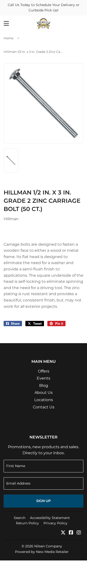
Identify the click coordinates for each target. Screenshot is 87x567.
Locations (43, 399)
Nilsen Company (48, 546)
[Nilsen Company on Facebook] (71, 533)
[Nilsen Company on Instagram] (79, 533)
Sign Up (43, 501)
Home (9, 38)
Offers (43, 371)
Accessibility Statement (50, 518)
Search (19, 518)
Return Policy (27, 523)
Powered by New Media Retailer (42, 552)
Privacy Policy (55, 523)
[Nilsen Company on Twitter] (63, 533)
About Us (44, 392)
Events (43, 378)
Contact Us (43, 407)
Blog (43, 385)
